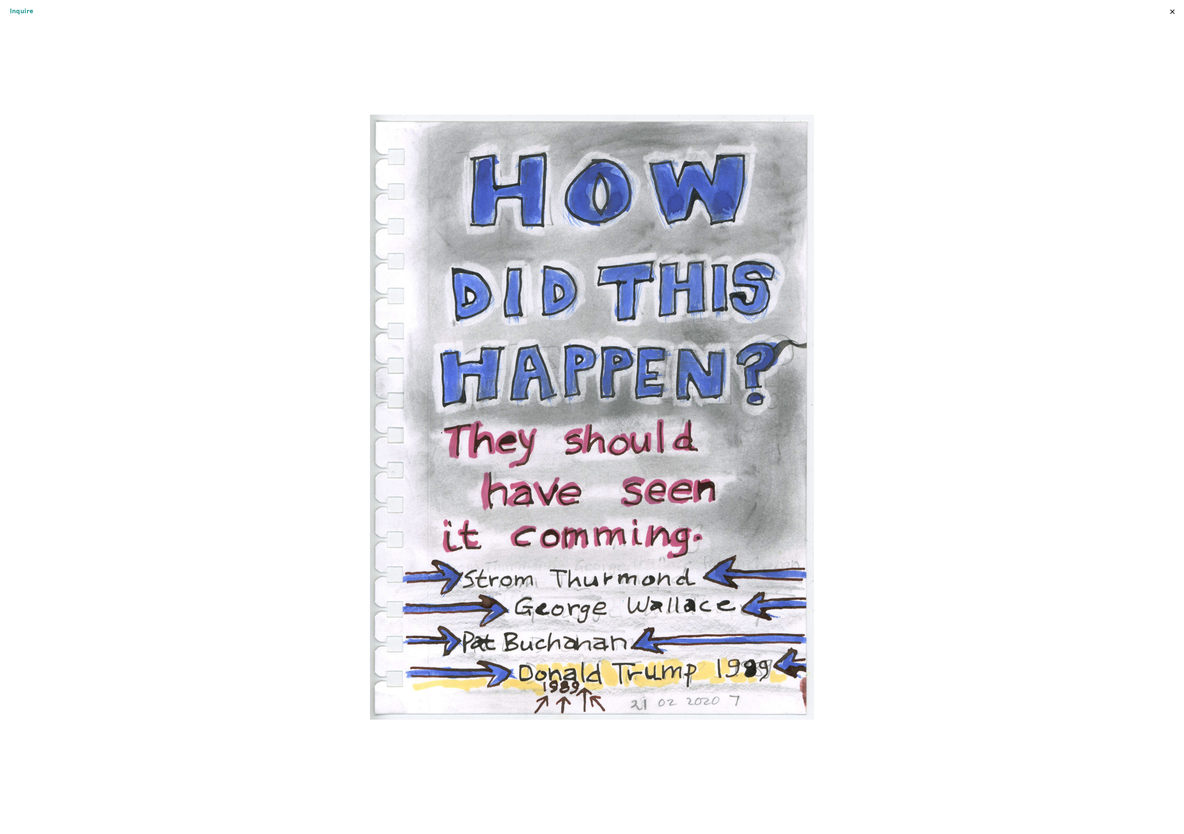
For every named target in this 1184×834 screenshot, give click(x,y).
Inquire (22, 11)
